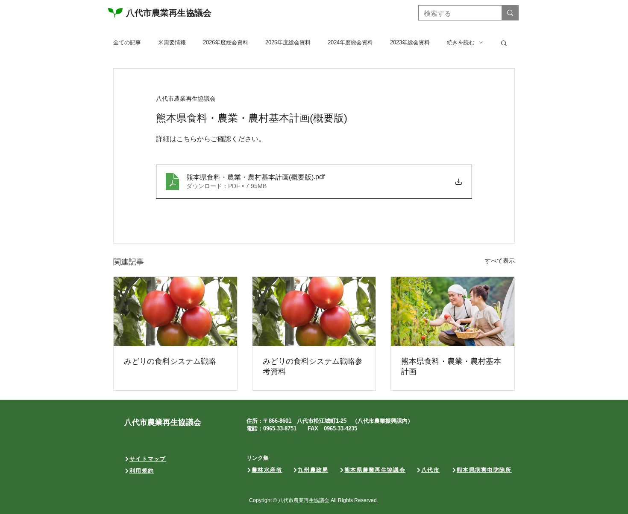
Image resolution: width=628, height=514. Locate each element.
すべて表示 (500, 260)
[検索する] (510, 13)
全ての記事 (127, 42)
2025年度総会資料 (288, 42)
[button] (504, 42)
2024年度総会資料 (350, 42)
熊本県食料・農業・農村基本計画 (451, 366)
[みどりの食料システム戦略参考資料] (314, 311)
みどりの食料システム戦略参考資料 (313, 366)
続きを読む (461, 42)
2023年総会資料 (410, 42)
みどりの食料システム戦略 (170, 361)
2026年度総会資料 (225, 42)
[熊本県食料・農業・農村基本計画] (452, 311)
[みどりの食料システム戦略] (175, 311)
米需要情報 (172, 42)
